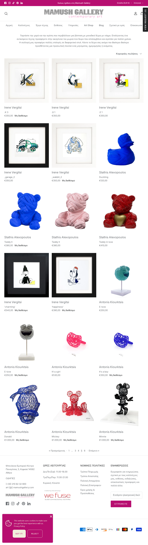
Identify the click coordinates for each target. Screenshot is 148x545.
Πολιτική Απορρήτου (90, 480)
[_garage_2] (26, 145)
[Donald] (26, 405)
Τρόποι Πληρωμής (89, 471)
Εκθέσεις (58, 25)
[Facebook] (5, 3)
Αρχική (9, 25)
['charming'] (26, 275)
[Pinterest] (17, 3)
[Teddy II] (26, 210)
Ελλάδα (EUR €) (123, 3)
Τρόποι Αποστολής (89, 476)
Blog (101, 25)
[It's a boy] (121, 340)
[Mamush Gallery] (74, 13)
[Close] (50, 516)
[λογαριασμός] (135, 13)
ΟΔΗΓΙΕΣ (10, 478)
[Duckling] (121, 145)
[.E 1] (121, 80)
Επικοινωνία (136, 25)
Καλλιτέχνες (24, 25)
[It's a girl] (74, 340)
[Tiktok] (13, 3)
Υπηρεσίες (73, 25)
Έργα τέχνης (42, 25)
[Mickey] (74, 405)
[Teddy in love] (121, 210)
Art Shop (88, 25)
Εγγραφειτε (120, 504)
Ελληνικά (137, 3)
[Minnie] (121, 405)
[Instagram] (9, 3)
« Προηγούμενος (57, 450)
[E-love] (121, 275)
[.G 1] (74, 80)
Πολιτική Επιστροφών (90, 485)
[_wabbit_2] (74, 145)
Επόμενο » (94, 450)
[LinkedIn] (22, 3)
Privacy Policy (19, 526)
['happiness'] (74, 275)
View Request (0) (145, 19)
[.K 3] (26, 80)
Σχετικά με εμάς (117, 25)
